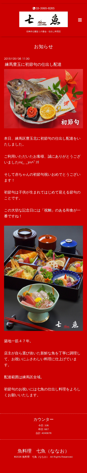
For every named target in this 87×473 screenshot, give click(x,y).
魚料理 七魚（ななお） (43, 451)
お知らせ (43, 46)
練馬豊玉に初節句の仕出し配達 (33, 65)
